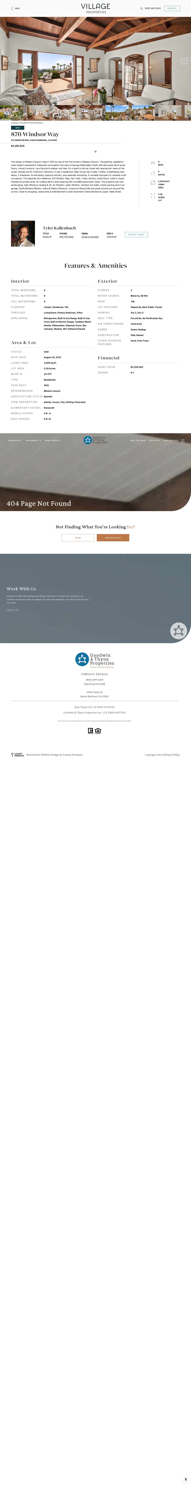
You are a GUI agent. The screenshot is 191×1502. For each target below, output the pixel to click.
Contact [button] (172, 8)
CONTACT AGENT (136, 234)
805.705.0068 (66, 237)
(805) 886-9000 (153, 8)
